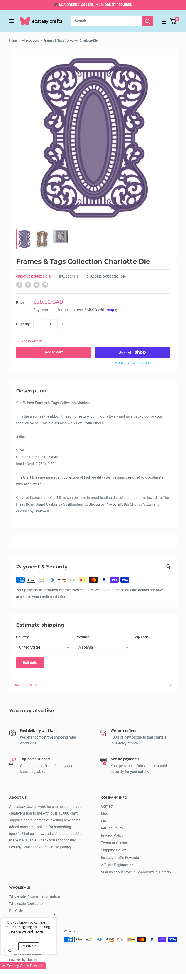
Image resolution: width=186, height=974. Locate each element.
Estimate (30, 662)
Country (22, 637)
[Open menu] (11, 21)
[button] (29, 341)
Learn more (28, 946)
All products (30, 40)
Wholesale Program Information (34, 896)
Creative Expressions (34, 276)
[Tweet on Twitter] (36, 284)
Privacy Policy (112, 835)
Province (83, 637)
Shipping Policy (113, 850)
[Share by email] (45, 284)
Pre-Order (16, 911)
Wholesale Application (27, 903)
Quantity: (23, 324)
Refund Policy (26, 685)
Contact (107, 806)
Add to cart (54, 352)
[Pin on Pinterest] (28, 284)
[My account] (164, 21)
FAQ (104, 821)
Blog (104, 813)
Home (13, 40)
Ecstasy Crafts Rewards (120, 857)
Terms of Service (114, 843)
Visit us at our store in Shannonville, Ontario (136, 872)
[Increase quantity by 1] (62, 324)
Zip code (142, 637)
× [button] (54, 914)
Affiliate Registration (117, 865)
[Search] (147, 21)
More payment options (133, 363)
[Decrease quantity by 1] (38, 324)
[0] (173, 21)
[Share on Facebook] (19, 284)
